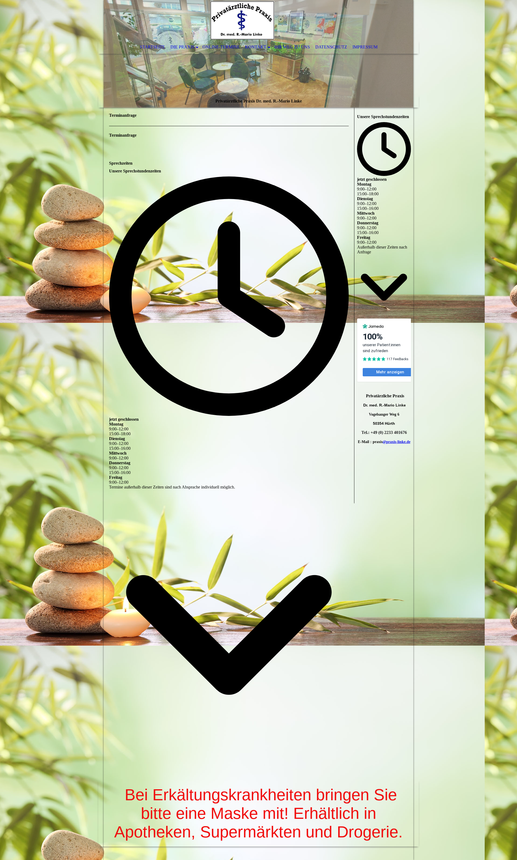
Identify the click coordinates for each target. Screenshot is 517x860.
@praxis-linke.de (396, 442)
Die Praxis (182, 47)
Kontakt (255, 47)
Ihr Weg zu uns (292, 47)
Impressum (365, 47)
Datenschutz (331, 47)
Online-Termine (221, 47)
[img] (258, 54)
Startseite (152, 47)
